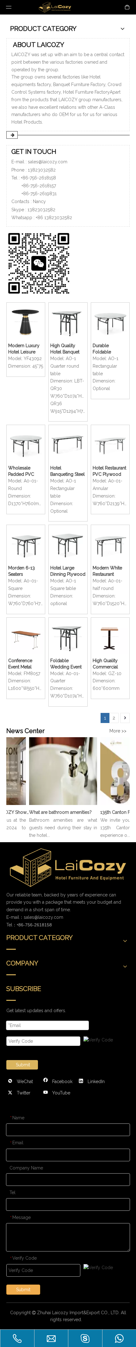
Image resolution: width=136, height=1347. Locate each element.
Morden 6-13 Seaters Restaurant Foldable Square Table (25, 571)
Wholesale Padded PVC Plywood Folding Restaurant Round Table (21, 471)
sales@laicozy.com (47, 161)
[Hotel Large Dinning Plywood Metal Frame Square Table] (67, 543)
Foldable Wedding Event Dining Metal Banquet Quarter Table (66, 664)
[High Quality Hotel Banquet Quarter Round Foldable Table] (67, 321)
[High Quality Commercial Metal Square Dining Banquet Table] (110, 636)
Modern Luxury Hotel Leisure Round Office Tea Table (25, 349)
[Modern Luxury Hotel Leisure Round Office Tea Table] (25, 321)
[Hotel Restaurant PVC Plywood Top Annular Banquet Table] (110, 443)
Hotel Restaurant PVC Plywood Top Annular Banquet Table (109, 471)
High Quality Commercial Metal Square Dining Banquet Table (108, 664)
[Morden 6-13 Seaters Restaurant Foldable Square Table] (25, 543)
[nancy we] (41, 262)
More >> (118, 731)
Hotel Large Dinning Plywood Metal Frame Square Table (67, 571)
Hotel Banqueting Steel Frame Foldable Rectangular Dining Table (67, 471)
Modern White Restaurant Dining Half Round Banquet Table (108, 571)
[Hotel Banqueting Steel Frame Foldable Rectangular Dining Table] (67, 443)
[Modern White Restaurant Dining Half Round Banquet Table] (110, 543)
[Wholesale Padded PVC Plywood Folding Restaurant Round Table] (25, 443)
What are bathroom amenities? (57, 812)
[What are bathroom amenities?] (60, 805)
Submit (23, 1064)
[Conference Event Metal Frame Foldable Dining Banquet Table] (25, 636)
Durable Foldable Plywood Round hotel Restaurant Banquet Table (109, 349)
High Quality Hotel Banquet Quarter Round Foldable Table (65, 349)
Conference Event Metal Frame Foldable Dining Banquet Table (24, 664)
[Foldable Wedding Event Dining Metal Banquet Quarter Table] (67, 636)
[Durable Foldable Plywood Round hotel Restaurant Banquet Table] (110, 321)
